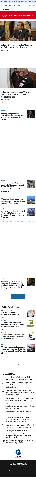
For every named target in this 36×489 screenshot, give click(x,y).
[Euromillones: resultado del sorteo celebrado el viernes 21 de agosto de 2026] (31, 336)
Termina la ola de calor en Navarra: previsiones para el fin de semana (17, 16)
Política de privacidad (13, 467)
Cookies (3, 470)
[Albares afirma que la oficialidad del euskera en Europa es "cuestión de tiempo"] (31, 114)
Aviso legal (3, 467)
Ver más (18, 297)
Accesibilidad (18, 470)
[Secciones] (2, 5)
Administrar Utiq (27, 470)
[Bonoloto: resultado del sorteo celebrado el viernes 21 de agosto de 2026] (31, 324)
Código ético (10, 470)
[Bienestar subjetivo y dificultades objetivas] (31, 313)
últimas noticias (10, 306)
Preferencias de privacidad (7, 473)
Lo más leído (8, 374)
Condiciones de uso (25, 467)
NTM (2, 50)
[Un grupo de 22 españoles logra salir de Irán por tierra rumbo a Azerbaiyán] (31, 200)
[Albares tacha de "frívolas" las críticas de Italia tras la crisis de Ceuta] (18, 31)
